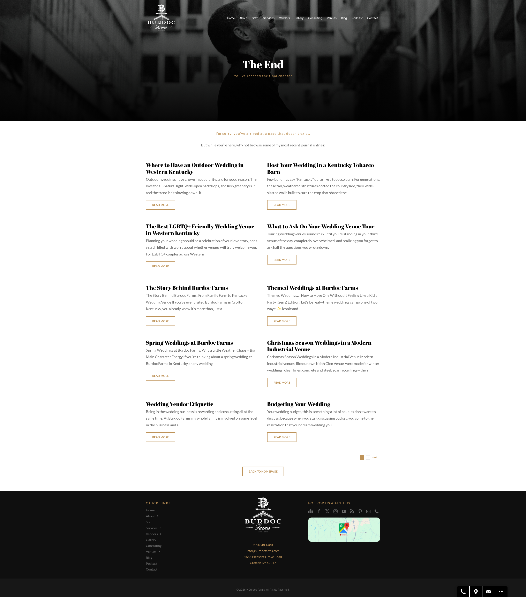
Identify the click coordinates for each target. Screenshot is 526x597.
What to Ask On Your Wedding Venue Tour (320, 226)
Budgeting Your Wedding (298, 404)
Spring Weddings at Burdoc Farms (189, 342)
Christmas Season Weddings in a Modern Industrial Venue (319, 346)
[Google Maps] (310, 511)
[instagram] (335, 511)
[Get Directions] (476, 591)
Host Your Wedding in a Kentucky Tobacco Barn (320, 168)
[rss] (352, 511)
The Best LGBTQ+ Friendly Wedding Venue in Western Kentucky (200, 229)
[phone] (377, 511)
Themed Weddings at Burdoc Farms (312, 287)
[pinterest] (360, 511)
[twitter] (327, 511)
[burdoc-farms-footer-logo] (161, 6)
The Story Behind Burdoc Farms (187, 287)
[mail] (368, 511)
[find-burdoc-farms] (344, 519)
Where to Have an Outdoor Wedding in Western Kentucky (195, 168)
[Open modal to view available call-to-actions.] (501, 591)
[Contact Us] (488, 591)
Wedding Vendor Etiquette (179, 404)
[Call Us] (463, 591)
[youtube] (344, 511)
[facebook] (319, 511)
